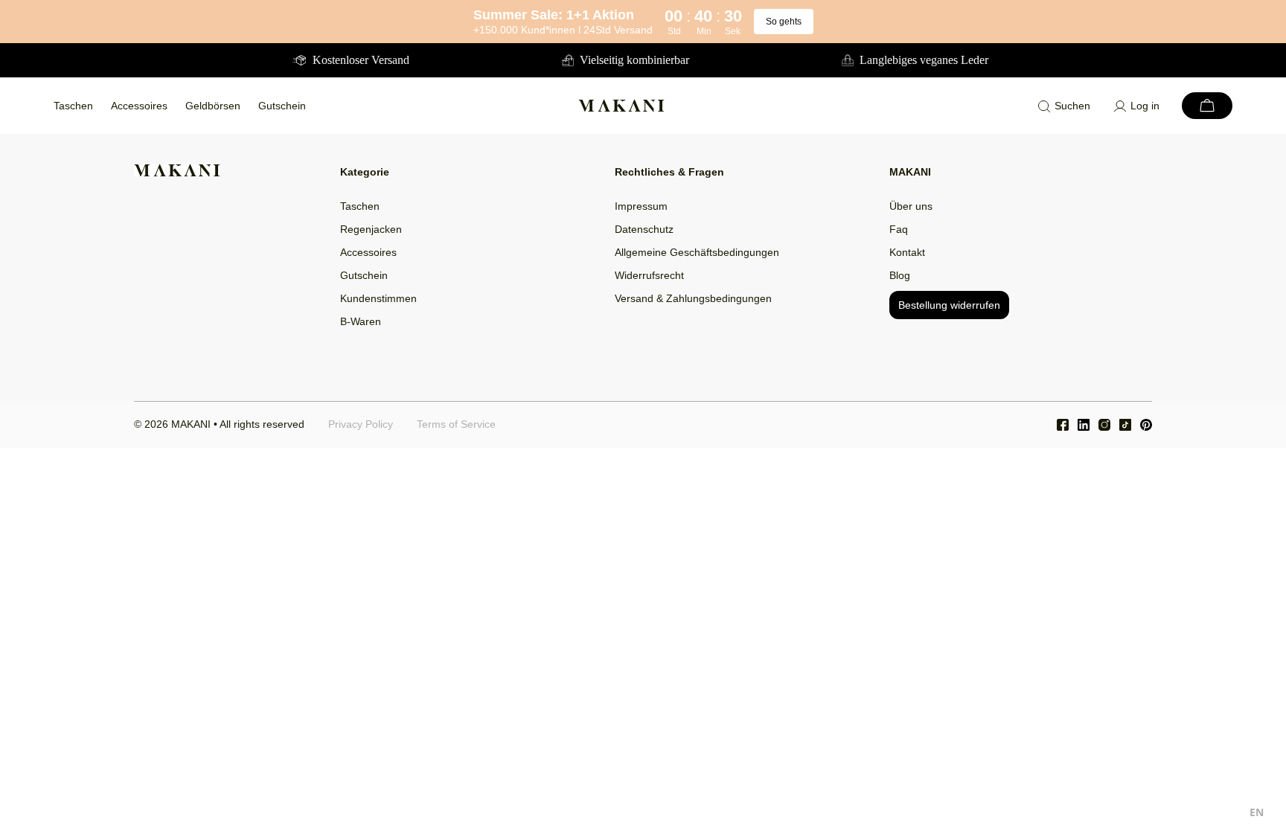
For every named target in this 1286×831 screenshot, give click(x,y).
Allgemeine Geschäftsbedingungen (697, 252)
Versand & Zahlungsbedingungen (693, 298)
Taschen (73, 106)
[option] (1256, 814)
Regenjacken (371, 229)
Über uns (910, 206)
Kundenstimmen (378, 298)
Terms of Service (456, 424)
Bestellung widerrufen (949, 305)
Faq (898, 229)
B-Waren (360, 321)
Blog (899, 275)
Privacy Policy (360, 424)
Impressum (641, 206)
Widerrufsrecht (649, 275)
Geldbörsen (212, 106)
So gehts (784, 21)
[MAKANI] (621, 105)
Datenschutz (644, 229)
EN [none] (1257, 812)
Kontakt (907, 252)
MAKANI (191, 424)
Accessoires (139, 106)
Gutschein (282, 106)
